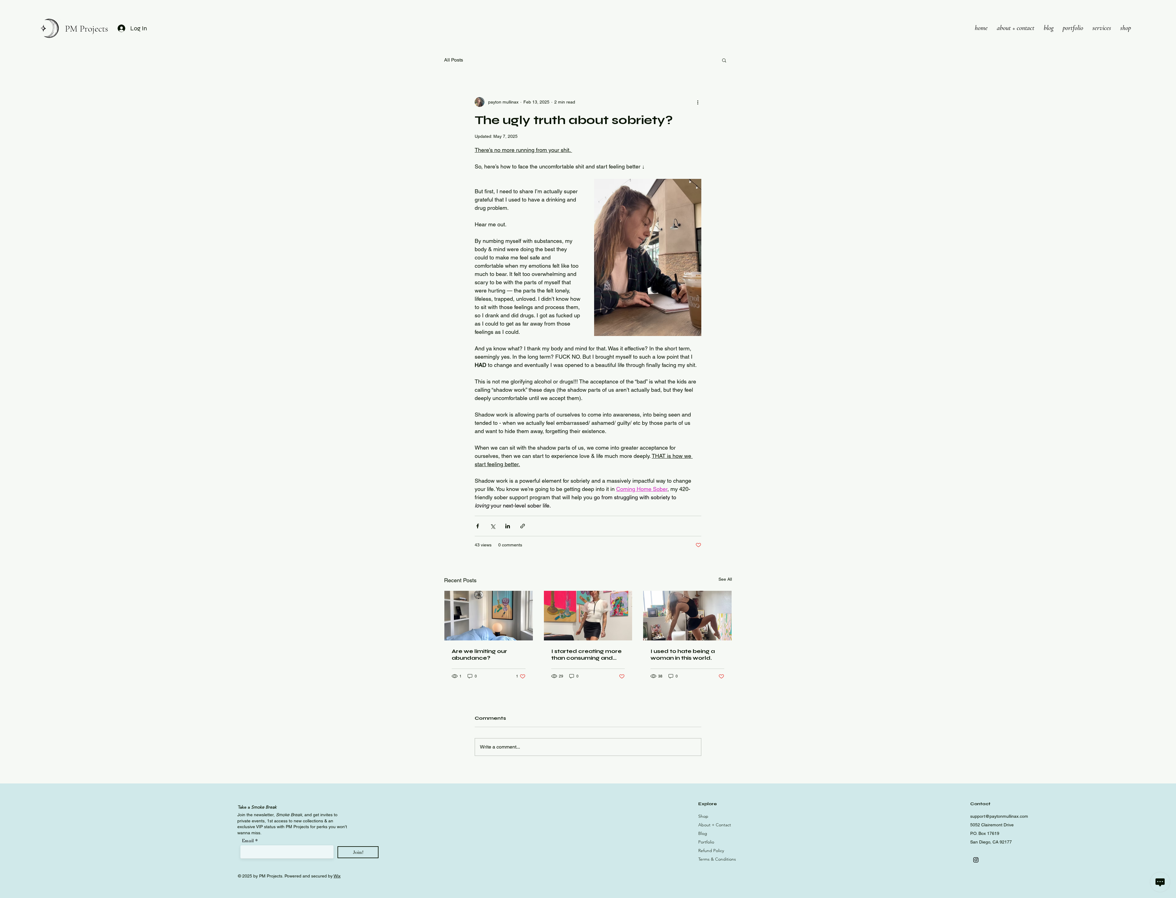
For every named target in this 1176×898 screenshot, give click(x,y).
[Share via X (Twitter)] (493, 526)
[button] (724, 60)
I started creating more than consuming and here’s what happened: (586, 654)
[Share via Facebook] (478, 526)
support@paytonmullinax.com (999, 816)
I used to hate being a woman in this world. (682, 654)
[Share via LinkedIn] (508, 526)
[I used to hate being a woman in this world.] (687, 615)
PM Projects (86, 28)
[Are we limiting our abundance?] (488, 615)
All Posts (453, 60)
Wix (337, 875)
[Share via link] (523, 526)
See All (725, 579)
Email (248, 841)
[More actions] (697, 102)
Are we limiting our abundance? (479, 654)
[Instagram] (975, 859)
